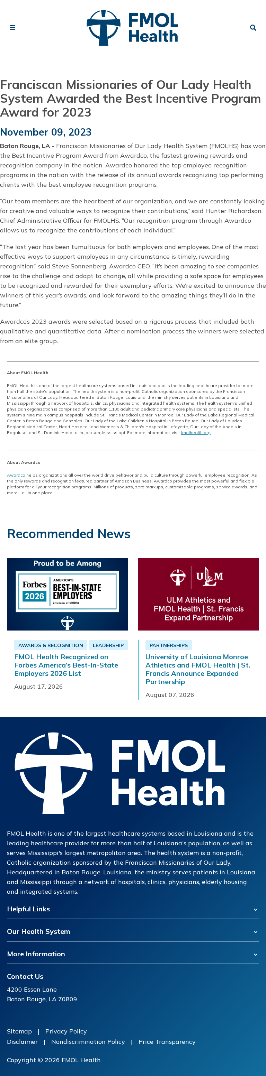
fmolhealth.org (196, 432)
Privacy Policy (66, 1031)
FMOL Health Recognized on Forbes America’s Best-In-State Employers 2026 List (66, 665)
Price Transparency (167, 1042)
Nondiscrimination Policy (88, 1042)
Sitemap (19, 1031)
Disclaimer (22, 1042)
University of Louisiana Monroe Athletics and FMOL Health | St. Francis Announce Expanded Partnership (197, 669)
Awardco (16, 475)
